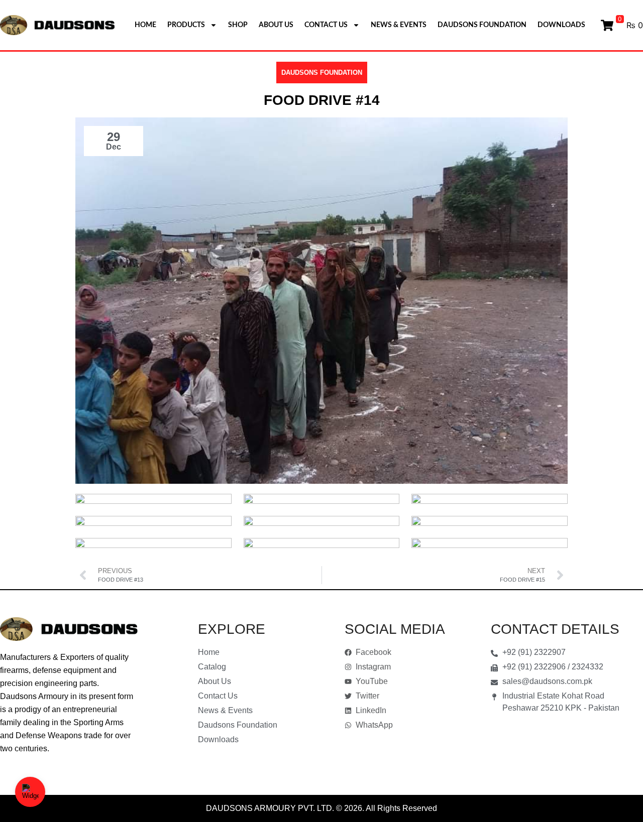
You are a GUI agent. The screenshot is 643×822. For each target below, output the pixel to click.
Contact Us (326, 25)
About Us (276, 25)
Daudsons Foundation (482, 25)
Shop (238, 25)
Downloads (561, 25)
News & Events (398, 25)
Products (186, 25)
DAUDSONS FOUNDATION (321, 72)
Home (145, 25)
